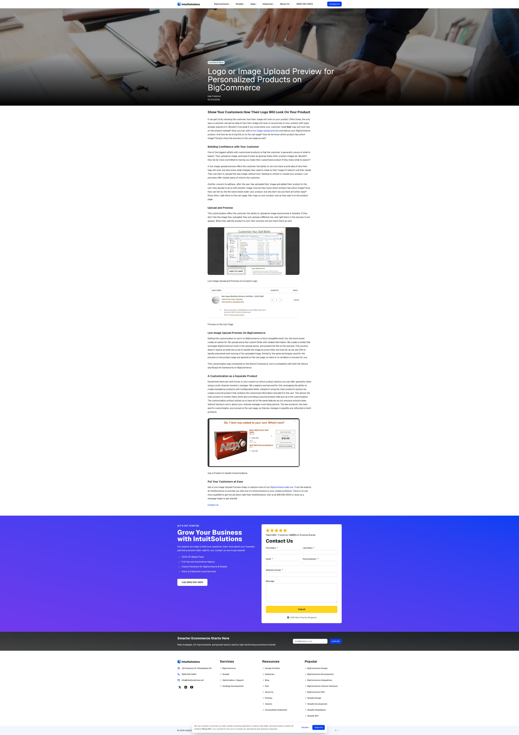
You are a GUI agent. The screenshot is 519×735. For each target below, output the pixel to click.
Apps (253, 4)
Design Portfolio (272, 668)
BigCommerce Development (320, 674)
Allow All (319, 727)
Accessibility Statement (276, 710)
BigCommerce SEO (316, 692)
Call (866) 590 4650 (192, 582)
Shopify (239, 4)
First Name (276, 548)
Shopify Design (314, 698)
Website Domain (279, 570)
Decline (305, 727)
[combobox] (337, 730)
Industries (268, 4)
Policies (268, 698)
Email (274, 559)
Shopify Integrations (316, 710)
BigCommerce (221, 4)
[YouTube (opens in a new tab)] (191, 687)
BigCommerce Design (317, 668)
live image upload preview (265, 130)
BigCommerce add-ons (281, 487)
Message (270, 581)
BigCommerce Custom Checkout (322, 686)
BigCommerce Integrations (319, 680)
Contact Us (334, 4)
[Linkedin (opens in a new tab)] (185, 687)
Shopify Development (317, 704)
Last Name (313, 548)
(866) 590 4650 (304, 4)
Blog (267, 680)
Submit (301, 609)
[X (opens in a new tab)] (179, 687)
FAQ (267, 686)
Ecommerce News (216, 62)
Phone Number (315, 559)
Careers (268, 704)
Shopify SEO (312, 716)
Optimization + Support (233, 680)
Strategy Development (232, 686)
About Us (284, 4)
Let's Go (336, 641)
